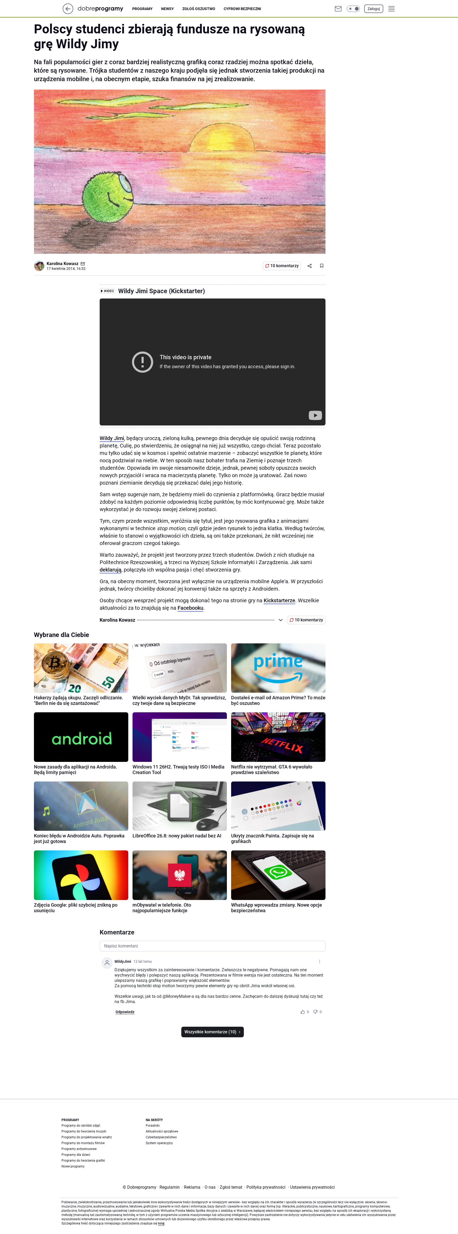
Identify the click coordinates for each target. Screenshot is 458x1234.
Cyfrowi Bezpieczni (242, 9)
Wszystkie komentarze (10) (210, 1031)
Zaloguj (374, 9)
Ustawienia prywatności (311, 1187)
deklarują (110, 570)
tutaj (161, 1223)
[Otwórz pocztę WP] (338, 9)
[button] (353, 9)
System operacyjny (159, 1143)
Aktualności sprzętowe (162, 1131)
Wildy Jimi (112, 438)
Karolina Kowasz (62, 263)
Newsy (167, 9)
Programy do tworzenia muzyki (83, 1131)
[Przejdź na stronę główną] (68, 12)
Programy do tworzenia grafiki (83, 1160)
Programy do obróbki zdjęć (80, 1125)
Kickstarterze (279, 600)
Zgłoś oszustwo (198, 9)
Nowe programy (73, 1166)
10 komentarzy (284, 265)
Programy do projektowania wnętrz (86, 1137)
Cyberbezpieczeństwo (161, 1137)
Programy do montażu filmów (83, 1143)
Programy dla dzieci (75, 1155)
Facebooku (190, 608)
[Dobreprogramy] (104, 8)
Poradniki (153, 1125)
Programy (142, 9)
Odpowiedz (125, 1012)
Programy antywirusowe (78, 1149)
